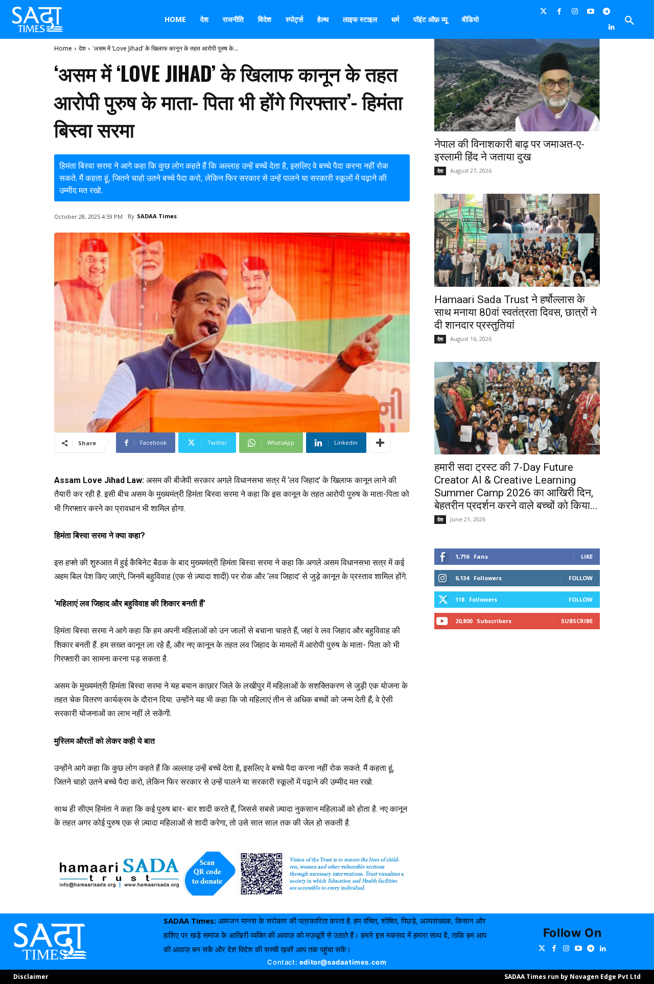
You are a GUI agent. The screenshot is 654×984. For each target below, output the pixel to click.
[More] (380, 442)
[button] (629, 21)
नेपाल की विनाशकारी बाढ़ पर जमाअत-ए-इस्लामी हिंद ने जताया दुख (509, 150)
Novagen (584, 976)
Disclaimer (31, 976)
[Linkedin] (611, 27)
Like (587, 556)
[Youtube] (591, 11)
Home (63, 48)
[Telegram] (606, 11)
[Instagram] (575, 11)
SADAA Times (157, 216)
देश (82, 48)
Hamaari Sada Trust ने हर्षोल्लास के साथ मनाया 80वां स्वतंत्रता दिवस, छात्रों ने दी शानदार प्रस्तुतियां (515, 312)
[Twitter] (543, 11)
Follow (581, 578)
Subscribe (577, 621)
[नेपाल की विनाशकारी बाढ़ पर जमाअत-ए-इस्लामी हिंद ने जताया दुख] (517, 85)
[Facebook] (559, 11)
